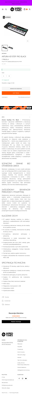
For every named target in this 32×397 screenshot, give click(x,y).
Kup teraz (16, 93)
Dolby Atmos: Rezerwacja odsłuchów (23, 363)
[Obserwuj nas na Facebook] (19, 378)
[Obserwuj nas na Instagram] (22, 378)
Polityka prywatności (7, 385)
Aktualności (5, 382)
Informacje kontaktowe (8, 380)
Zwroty (7, 297)
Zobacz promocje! (16, 3)
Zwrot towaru (21, 352)
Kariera (19, 357)
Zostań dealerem (21, 367)
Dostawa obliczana (12, 61)
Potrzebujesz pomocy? (24, 97)
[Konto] (30, 9)
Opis (3, 117)
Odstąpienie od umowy (23, 370)
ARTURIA (4, 53)
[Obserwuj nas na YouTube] (26, 378)
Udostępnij (4, 97)
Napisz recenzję (16, 321)
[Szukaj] (6, 9)
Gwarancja (7, 300)
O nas (3, 377)
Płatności (19, 344)
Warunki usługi (21, 354)
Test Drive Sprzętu (22, 360)
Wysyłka (19, 346)
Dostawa (7, 304)
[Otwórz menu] (2, 9)
